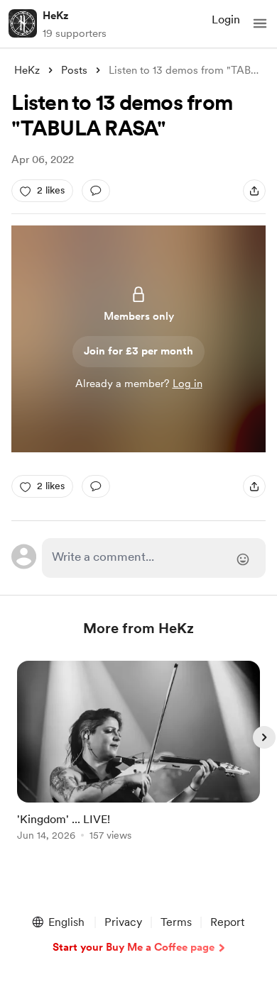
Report (227, 922)
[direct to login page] (153, 558)
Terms (176, 922)
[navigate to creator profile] (23, 23)
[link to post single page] (138, 753)
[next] (264, 737)
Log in (187, 383)
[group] (138, 759)
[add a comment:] (96, 190)
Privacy (123, 922)
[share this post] (254, 190)
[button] (259, 23)
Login (226, 19)
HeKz (55, 15)
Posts (74, 70)
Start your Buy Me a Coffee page (133, 947)
